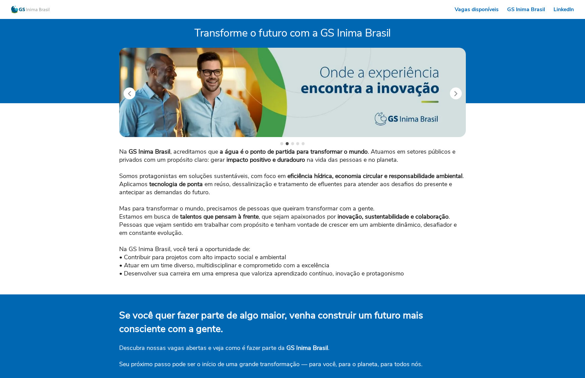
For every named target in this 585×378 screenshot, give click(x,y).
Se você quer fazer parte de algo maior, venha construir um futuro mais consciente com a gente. (271, 322)
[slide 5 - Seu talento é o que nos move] (303, 143)
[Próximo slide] (456, 93)
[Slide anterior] (129, 93)
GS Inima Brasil (526, 9)
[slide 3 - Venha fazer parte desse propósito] (292, 143)
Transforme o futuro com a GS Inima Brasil (292, 33)
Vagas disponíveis (477, 9)
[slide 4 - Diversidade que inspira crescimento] (297, 143)
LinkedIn (564, 9)
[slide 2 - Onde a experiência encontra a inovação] (287, 143)
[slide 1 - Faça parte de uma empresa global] (281, 143)
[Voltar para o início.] (30, 10)
